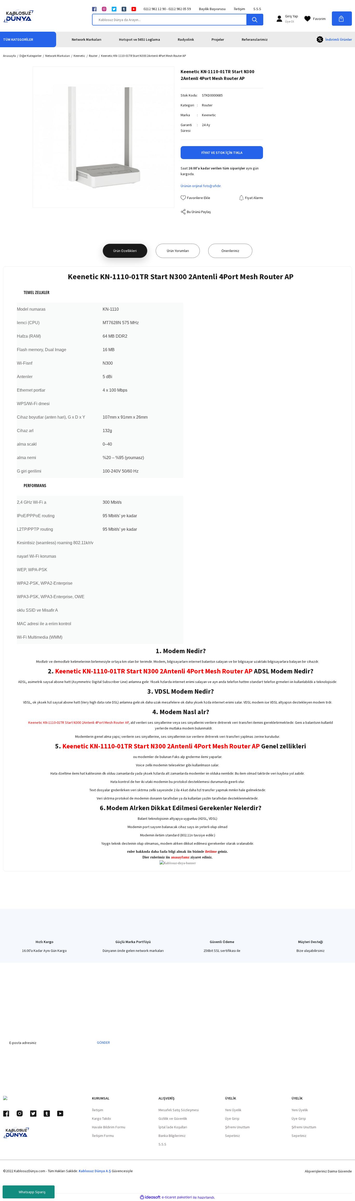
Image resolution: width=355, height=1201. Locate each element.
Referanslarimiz (255, 39)
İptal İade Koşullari (173, 1127)
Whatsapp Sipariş (32, 1192)
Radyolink (186, 39)
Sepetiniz (232, 1135)
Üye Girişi (232, 1118)
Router (207, 105)
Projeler (218, 39)
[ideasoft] (150, 1197)
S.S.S (257, 8)
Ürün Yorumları (178, 250)
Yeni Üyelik (233, 1110)
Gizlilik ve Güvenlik (173, 1118)
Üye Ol (289, 21)
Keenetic (209, 115)
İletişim (239, 8)
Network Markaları (86, 39)
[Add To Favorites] (195, 198)
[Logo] (18, 15)
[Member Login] (279, 19)
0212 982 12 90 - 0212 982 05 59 (167, 8)
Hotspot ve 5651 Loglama (139, 39)
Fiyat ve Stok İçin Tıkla (221, 152)
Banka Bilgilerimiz (172, 1135)
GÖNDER (103, 1042)
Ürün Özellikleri (125, 250)
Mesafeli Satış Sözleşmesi (179, 1110)
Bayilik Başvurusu (212, 8)
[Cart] (342, 18)
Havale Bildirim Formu (108, 1127)
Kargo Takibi (101, 1118)
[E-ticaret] (177, 1197)
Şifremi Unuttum (237, 1127)
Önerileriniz (230, 250)
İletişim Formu (103, 1135)
